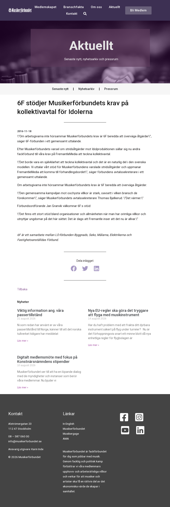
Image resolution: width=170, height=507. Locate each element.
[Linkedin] (140, 430)
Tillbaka (22, 289)
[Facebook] (124, 417)
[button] (73, 268)
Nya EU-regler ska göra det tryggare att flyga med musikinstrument (118, 312)
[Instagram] (139, 417)
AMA (66, 438)
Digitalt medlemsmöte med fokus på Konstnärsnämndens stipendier (47, 359)
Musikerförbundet (74, 428)
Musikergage (71, 433)
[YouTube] (125, 430)
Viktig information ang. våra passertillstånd (40, 312)
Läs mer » (22, 340)
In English (68, 423)
